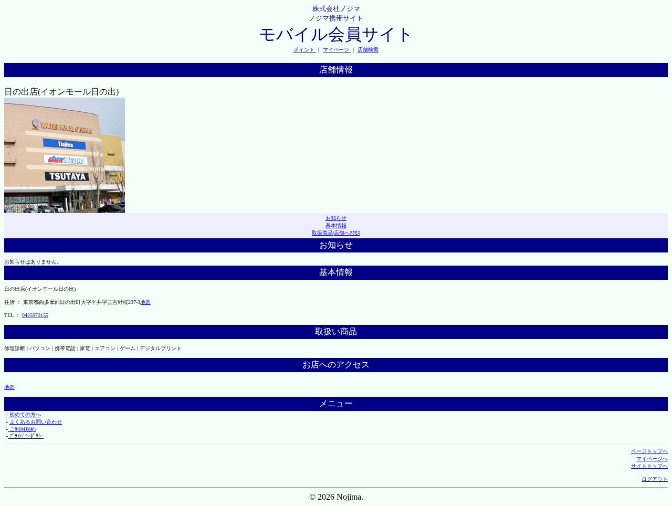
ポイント (304, 49)
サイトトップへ (649, 466)
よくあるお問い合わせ (35, 422)
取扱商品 (322, 233)
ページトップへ (649, 451)
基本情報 (336, 225)
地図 (145, 302)
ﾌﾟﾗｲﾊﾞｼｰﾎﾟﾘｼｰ (26, 436)
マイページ (337, 49)
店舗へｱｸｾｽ (347, 233)
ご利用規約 (22, 429)
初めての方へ (24, 414)
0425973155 (35, 315)
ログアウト (655, 479)
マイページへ (652, 458)
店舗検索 (368, 49)
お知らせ (336, 218)
